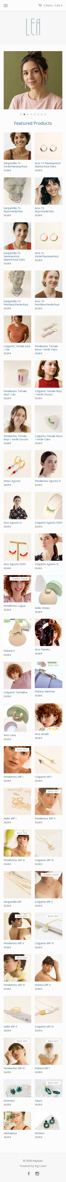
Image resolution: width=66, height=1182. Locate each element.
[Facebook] (29, 1174)
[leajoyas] (33, 27)
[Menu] (6, 5)
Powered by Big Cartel (33, 1166)
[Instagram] (37, 1174)
